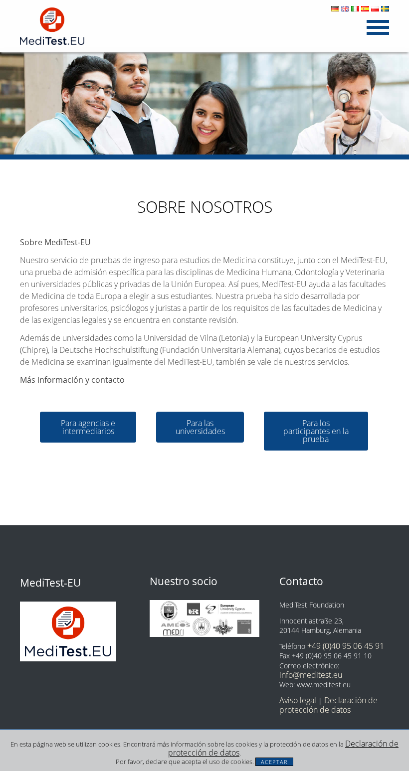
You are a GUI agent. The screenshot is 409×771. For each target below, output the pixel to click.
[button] (88, 427)
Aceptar (274, 762)
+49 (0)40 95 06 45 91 (345, 645)
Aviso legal (297, 700)
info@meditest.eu (310, 674)
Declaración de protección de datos (328, 705)
